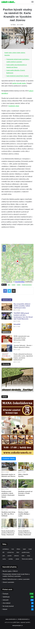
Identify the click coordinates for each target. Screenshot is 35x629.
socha (4, 559)
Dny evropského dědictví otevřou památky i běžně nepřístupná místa (22, 306)
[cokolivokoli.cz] (8, 2)
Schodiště (17, 324)
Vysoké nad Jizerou (27, 284)
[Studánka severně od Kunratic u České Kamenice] (26, 483)
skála (23, 555)
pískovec (16, 555)
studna (18, 284)
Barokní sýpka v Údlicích (10, 571)
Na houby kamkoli (8, 606)
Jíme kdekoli (6, 603)
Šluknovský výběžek (27, 559)
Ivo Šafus (13, 24)
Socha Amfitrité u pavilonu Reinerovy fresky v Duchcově (24, 532)
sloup (28, 555)
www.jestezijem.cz (17, 625)
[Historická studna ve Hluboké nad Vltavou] (9, 466)
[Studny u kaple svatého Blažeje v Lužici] (26, 504)
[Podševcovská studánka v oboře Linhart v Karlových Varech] (9, 483)
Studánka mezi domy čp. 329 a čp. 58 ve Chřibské (8, 514)
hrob (12, 549)
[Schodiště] (6, 327)
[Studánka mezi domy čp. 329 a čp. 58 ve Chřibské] (9, 504)
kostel (30, 549)
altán (9, 284)
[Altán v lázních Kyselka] (26, 466)
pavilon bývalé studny (19, 83)
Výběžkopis (6, 597)
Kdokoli (5, 609)
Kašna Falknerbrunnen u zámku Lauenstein (16, 579)
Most (18, 552)
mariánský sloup (13, 106)
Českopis (5, 593)
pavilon (13, 284)
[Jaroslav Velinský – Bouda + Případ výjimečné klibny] (6, 348)
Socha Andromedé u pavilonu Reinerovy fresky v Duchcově (8, 532)
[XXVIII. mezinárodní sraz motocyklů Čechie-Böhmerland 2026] (6, 339)
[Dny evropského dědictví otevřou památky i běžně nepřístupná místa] (6, 306)
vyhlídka (10, 559)
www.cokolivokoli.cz (11, 619)
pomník (9, 555)
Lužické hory (10, 552)
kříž (3, 552)
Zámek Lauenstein (8, 582)
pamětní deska (26, 552)
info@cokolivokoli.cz (24, 619)
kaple (24, 549)
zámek (17, 559)
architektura (6, 549)
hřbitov (18, 549)
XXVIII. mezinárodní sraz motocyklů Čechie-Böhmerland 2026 (21, 338)
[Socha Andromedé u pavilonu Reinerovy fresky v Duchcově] (9, 523)
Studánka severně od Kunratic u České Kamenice (25, 493)
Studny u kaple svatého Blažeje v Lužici (24, 514)
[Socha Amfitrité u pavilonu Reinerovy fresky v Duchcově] (26, 523)
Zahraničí (5, 600)
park (4, 555)
